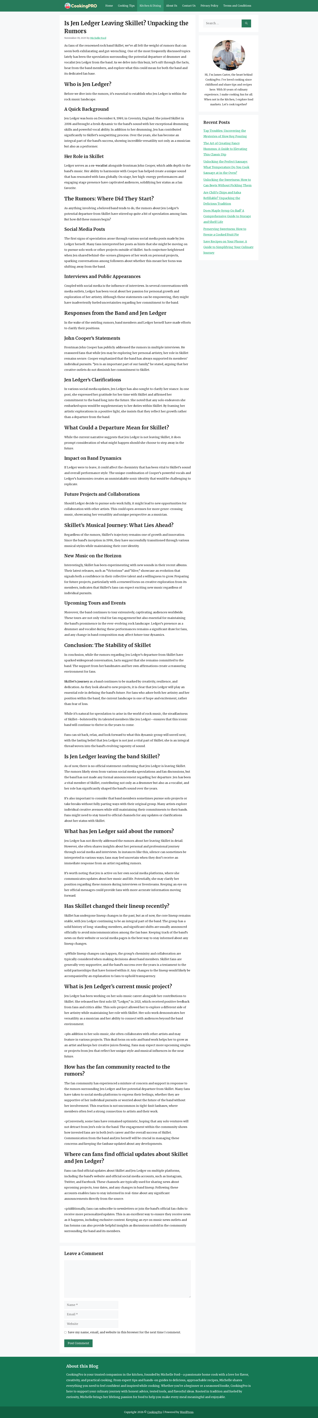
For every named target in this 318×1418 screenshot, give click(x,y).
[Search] (246, 23)
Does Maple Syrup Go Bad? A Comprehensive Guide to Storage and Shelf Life (227, 216)
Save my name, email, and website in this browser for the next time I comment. (124, 1332)
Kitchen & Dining (150, 5)
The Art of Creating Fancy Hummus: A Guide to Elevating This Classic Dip (225, 148)
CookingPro (154, 1412)
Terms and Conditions (237, 5)
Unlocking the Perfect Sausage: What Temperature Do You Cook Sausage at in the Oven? (226, 167)
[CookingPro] (80, 6)
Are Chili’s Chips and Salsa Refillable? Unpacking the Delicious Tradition (222, 198)
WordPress (186, 1412)
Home (109, 5)
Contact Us (189, 5)
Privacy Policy (209, 5)
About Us (171, 5)
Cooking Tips (126, 5)
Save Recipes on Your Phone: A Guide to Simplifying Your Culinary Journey (228, 247)
